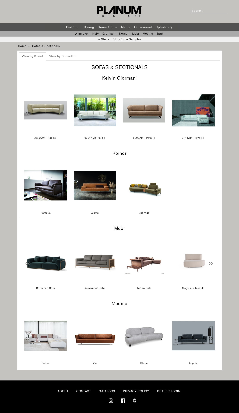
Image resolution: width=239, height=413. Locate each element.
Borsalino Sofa (45, 288)
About (63, 391)
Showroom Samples (127, 39)
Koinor (124, 33)
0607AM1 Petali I (144, 137)
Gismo (95, 212)
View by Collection (62, 56)
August (193, 363)
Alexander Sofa (95, 288)
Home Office (108, 27)
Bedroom (73, 27)
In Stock (103, 39)
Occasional (143, 27)
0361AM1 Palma (95, 137)
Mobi (135, 33)
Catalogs (107, 391)
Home (22, 46)
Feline (46, 363)
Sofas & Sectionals (46, 46)
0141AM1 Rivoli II (193, 137)
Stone (144, 363)
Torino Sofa (144, 288)
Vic (95, 363)
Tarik (160, 33)
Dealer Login (168, 391)
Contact (83, 391)
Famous (46, 212)
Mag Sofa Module (193, 288)
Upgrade (144, 212)
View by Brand (32, 56)
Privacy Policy (136, 391)
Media (126, 27)
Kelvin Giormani (104, 33)
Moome (148, 33)
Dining (89, 27)
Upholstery (164, 27)
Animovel (82, 33)
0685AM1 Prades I (46, 137)
